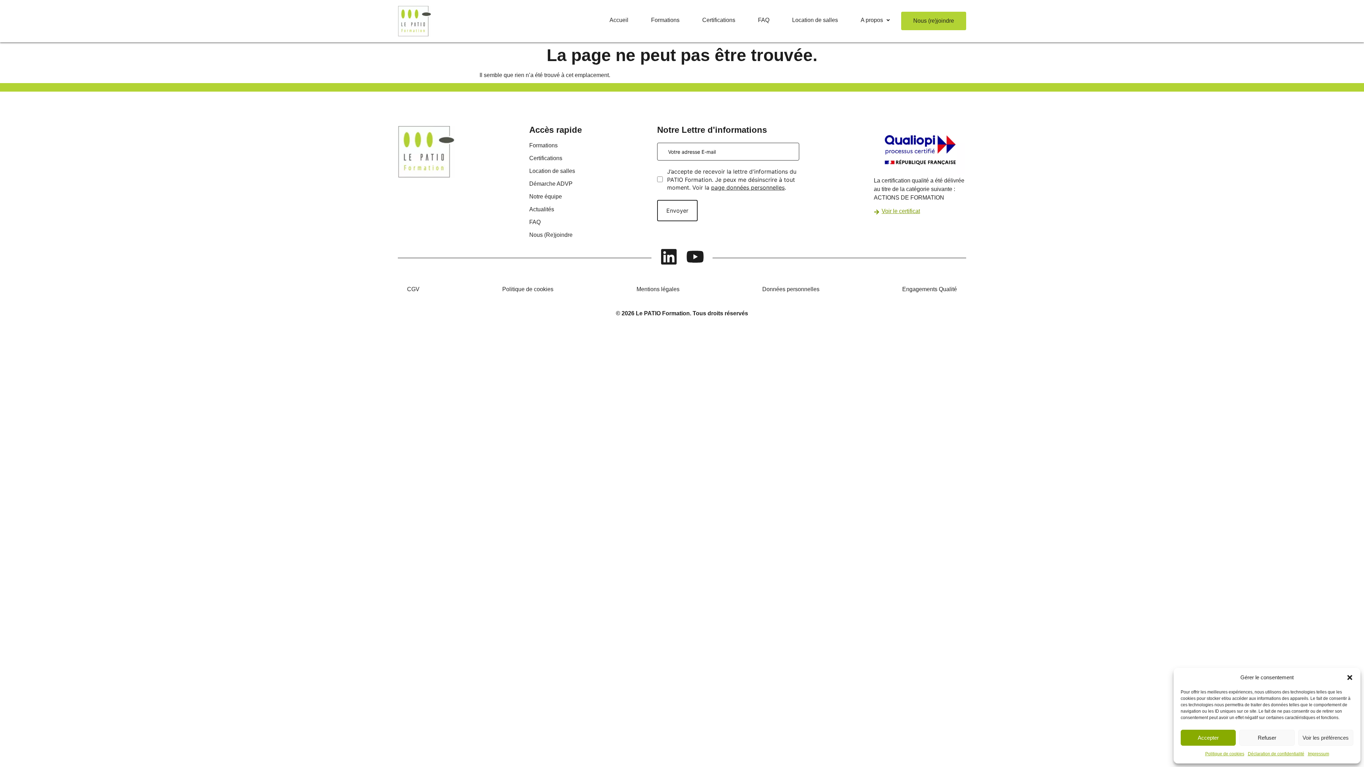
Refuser (1267, 738)
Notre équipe (545, 197)
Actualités (541, 209)
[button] (1349, 677)
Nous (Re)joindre (551, 235)
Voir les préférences (1326, 738)
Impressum (1318, 753)
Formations (665, 20)
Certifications (718, 20)
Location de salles (815, 20)
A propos (872, 20)
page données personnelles (748, 187)
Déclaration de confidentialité (1276, 753)
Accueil (619, 20)
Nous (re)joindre (933, 21)
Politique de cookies (1224, 753)
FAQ (763, 20)
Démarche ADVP (551, 184)
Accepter (1208, 738)
